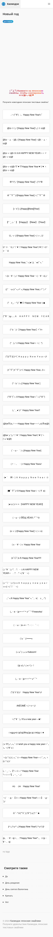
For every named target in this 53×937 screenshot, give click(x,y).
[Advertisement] (26, 53)
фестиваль (8, 21)
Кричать (9, 895)
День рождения (12, 882)
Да (6, 876)
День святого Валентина (16, 889)
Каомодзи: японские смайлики (25, 920)
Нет (7, 902)
